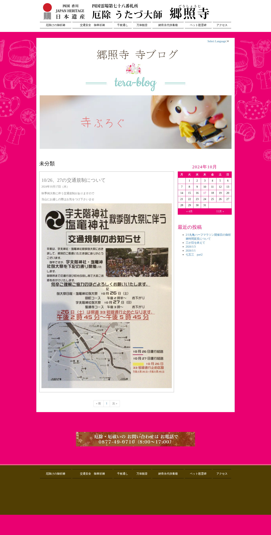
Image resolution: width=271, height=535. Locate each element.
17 (204, 192)
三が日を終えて (195, 242)
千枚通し (122, 25)
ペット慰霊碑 (198, 25)
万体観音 (142, 25)
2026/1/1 (191, 250)
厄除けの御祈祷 (55, 25)
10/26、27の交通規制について (73, 180)
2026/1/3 (191, 246)
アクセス (222, 25)
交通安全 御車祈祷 (92, 25)
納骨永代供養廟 (168, 25)
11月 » (220, 211)
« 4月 (189, 211)
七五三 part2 (194, 254)
